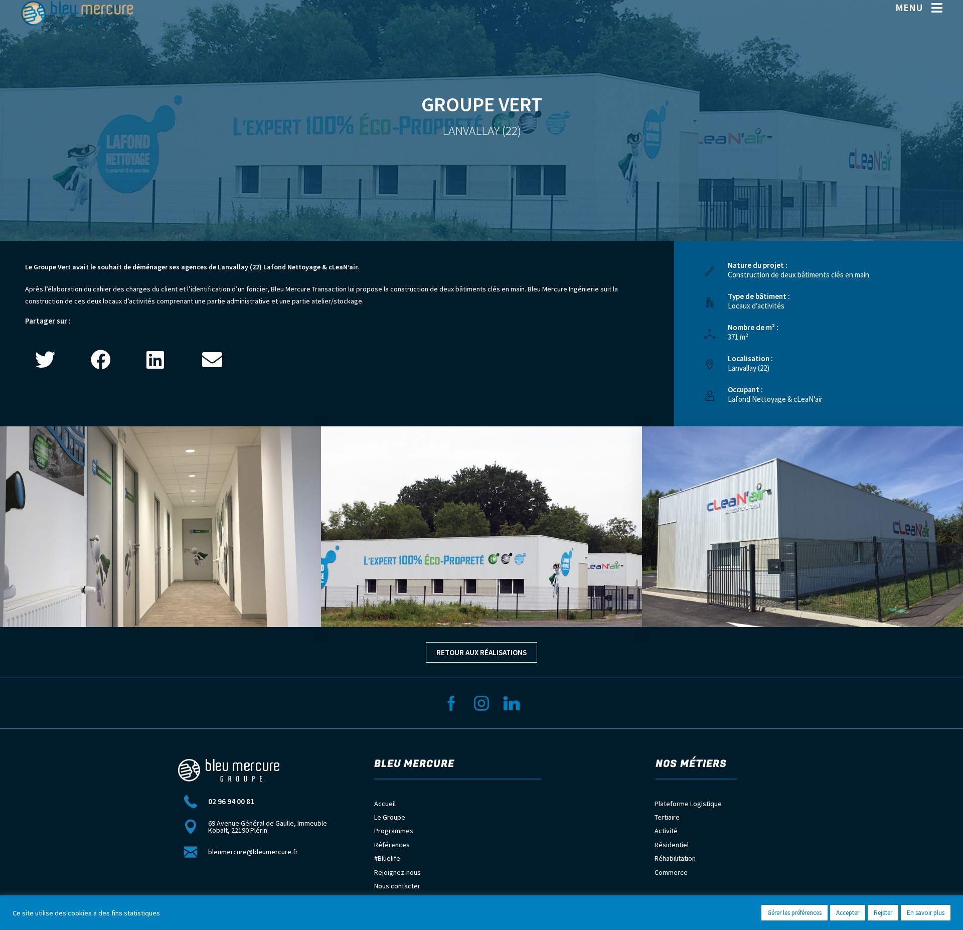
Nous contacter (397, 885)
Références (392, 844)
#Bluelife (387, 858)
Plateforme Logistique (688, 803)
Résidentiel (672, 844)
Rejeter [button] (883, 912)
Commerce (671, 872)
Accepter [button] (847, 912)
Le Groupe (389, 817)
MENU (909, 7)
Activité (666, 830)
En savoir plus (925, 912)
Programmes (393, 830)
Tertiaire (667, 817)
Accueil (385, 803)
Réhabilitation (675, 858)
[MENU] (936, 8)
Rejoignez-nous (397, 872)
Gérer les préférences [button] (794, 912)
